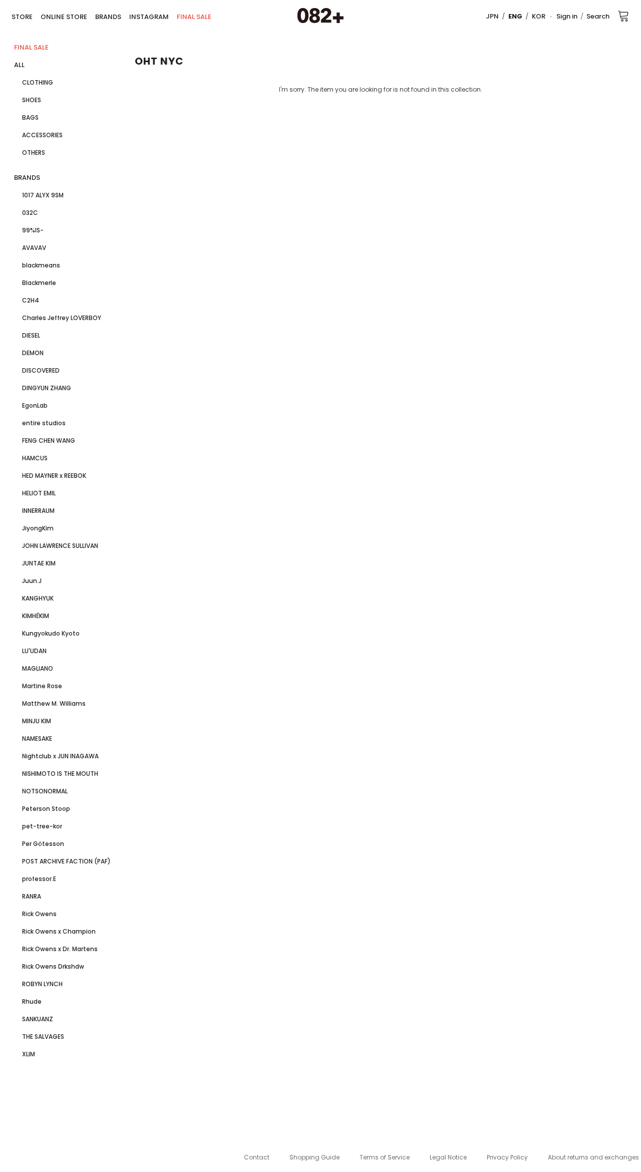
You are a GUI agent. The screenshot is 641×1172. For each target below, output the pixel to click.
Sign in (566, 16)
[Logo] (320, 16)
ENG (515, 16)
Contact (256, 1157)
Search (597, 16)
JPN (492, 16)
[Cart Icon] (623, 15)
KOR (538, 16)
